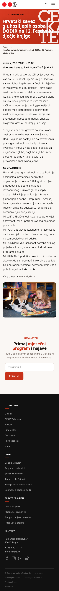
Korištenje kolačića (32, 577)
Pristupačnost (11, 440)
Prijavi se (14, 376)
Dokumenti (10, 435)
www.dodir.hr (27, 276)
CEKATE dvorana (13, 419)
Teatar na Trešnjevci (15, 479)
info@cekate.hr (12, 551)
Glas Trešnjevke (12, 506)
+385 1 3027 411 (13, 547)
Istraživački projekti (14, 522)
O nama (9, 413)
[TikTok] (27, 558)
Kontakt (8, 446)
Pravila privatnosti (12, 577)
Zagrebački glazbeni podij (18, 490)
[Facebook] (7, 558)
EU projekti (10, 430)
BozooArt (9, 586)
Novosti (8, 424)
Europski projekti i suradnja (18, 517)
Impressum (39, 573)
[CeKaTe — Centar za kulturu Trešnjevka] (9, 4)
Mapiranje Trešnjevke (15, 512)
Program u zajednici (15, 468)
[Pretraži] (46, 5)
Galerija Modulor (13, 462)
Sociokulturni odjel (14, 473)
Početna (6, 47)
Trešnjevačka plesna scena (18, 484)
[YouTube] (20, 558)
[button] (54, 5)
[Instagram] (13, 558)
